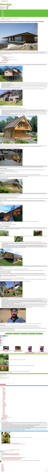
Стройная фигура (9, 333)
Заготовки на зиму (4, 419)
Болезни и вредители (4, 418)
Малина (4, 404)
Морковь (4, 389)
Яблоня (4, 414)
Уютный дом (32, 333)
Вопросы (3, 16)
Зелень (4, 399)
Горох (4, 395)
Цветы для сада (5, 416)
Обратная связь (4, 1)
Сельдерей (4, 397)
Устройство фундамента (5, 60)
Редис (4, 391)
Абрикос (4, 406)
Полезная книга (39, 333)
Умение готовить (24, 333)
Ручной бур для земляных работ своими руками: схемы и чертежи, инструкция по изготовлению (21, 365)
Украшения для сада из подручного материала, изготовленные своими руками (19, 371)
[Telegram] (7, 335)
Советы (2, 14)
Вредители (3, 15)
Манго (4, 411)
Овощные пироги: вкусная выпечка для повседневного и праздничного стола (12, 458)
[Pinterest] (3, 335)
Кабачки (4, 394)
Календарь (3, 470)
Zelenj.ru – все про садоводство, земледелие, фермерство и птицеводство (12, 460)
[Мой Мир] (2, 335)
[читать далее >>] (30, 351)
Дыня (3, 402)
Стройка (3, 468)
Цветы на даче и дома (4, 415)
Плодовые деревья (4, 405)
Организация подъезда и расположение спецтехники (10, 59)
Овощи (2, 10)
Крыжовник (4, 403)
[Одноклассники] (1, 335)
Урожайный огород (16, 333)
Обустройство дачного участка (7, 19)
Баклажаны (4, 393)
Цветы (2, 12)
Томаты (4, 388)
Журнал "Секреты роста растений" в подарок (41, 352)
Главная (3, 464)
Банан (4, 407)
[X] (4, 335)
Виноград (4, 401)
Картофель (4, 392)
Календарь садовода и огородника (4, 6)
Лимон (4, 410)
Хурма (4, 413)
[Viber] (5, 335)
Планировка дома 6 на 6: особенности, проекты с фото (11, 144)
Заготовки (3, 13)
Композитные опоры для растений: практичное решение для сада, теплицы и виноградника (13, 457)
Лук (3, 390)
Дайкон (4, 398)
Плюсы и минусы (4, 56)
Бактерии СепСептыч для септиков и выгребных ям (12, 453)
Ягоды (2, 11)
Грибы (4, 396)
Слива (4, 412)
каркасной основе (4, 245)
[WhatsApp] (6, 335)
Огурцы (4, 387)
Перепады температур (6, 57)
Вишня (4, 408)
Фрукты (3, 466)
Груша (4, 409)
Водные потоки (5, 58)
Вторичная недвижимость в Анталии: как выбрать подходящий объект (11, 459)
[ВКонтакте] (0, 335)
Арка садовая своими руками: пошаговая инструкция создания (17, 359)
